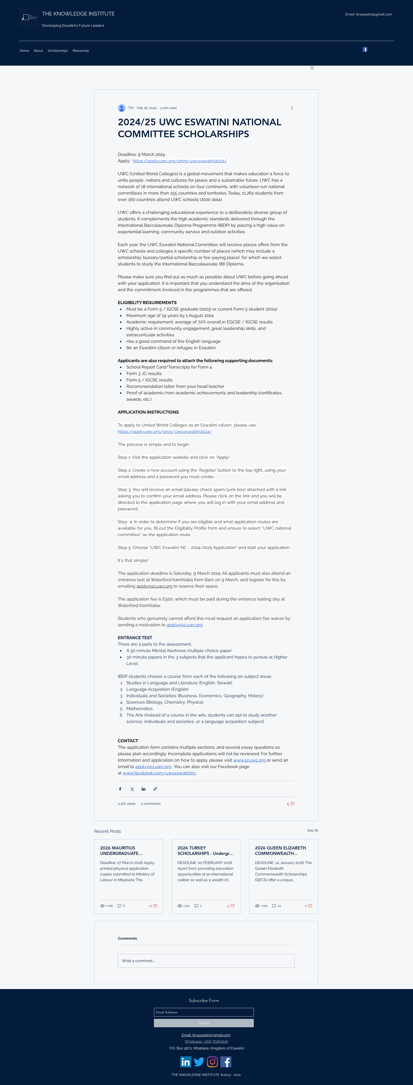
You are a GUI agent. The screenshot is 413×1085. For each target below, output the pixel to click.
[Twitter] (199, 1061)
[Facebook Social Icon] (225, 1061)
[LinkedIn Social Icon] (185, 1061)
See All (312, 830)
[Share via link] (155, 789)
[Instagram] (212, 1061)
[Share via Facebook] (120, 789)
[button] (312, 67)
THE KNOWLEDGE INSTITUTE (78, 14)
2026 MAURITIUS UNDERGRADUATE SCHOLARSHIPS (119, 850)
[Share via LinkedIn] (143, 789)
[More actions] (292, 108)
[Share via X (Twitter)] (132, 789)
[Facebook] (365, 49)
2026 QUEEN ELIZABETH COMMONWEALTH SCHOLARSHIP (280, 850)
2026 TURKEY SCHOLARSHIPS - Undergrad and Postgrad (206, 850)
